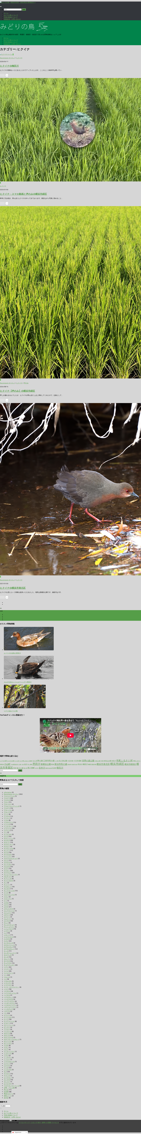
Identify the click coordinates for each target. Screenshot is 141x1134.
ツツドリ (7, 969)
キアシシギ (8, 879)
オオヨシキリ (8, 844)
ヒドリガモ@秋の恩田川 (12, 653)
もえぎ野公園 (37, 761)
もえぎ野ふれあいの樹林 (25, 761)
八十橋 (57, 761)
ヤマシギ (7, 1076)
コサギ (6, 907)
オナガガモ (8, 854)
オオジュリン (8, 838)
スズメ (6, 941)
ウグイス (7, 830)
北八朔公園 (63, 761)
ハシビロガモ (8, 999)
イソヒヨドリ (8, 826)
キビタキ (7, 889)
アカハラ (7, 812)
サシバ (6, 923)
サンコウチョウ (9, 925)
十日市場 (70, 761)
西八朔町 (31, 768)
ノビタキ (7, 991)
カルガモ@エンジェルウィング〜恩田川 (17, 682)
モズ (5, 1072)
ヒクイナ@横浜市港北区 (13, 587)
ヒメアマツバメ (9, 1021)
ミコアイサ (8, 1053)
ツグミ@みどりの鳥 (11, 711)
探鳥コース (8, 1096)
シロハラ (7, 935)
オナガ (6, 852)
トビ (5, 979)
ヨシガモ (7, 1080)
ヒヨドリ (7, 1023)
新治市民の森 (60, 764)
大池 (102, 761)
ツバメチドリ (8, 973)
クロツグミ (8, 899)
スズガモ (7, 939)
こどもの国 (3, 761)
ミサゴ (6, 1055)
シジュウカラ (8, 929)
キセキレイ (8, 887)
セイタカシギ (8, 943)
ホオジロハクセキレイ (11, 1039)
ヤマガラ (7, 1074)
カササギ (7, 862)
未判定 (6, 1098)
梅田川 (85, 764)
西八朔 (25, 768)
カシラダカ (8, 864)
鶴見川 (60, 767)
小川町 (19, 764)
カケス (6, 860)
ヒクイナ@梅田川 (9, 65)
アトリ (6, 814)
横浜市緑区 (117, 764)
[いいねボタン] (2, 75)
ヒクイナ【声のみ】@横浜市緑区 (17, 390)
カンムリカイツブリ (11, 875)
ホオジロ (7, 1035)
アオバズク (8, 804)
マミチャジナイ (9, 1051)
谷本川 (42, 767)
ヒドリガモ (8, 1017)
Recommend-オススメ (7, 58)
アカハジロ (8, 810)
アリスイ (7, 818)
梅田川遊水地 (92, 764)
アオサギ (7, 800)
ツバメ (6, 971)
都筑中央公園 (48, 768)
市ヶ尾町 (30, 764)
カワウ (6, 868)
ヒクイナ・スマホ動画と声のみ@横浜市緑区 (23, 194)
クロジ (6, 897)
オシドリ (7, 850)
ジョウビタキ (8, 937)
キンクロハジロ (9, 891)
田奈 (14, 768)
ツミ (5, 975)
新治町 (69, 764)
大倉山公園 (97, 761)
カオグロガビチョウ (11, 858)
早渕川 (80, 764)
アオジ (6, 802)
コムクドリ (8, 919)
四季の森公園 (88, 760)
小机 (23, 764)
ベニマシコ (8, 1031)
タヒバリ (7, 959)
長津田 (54, 768)
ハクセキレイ (8, 997)
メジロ (6, 1068)
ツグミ (6, 967)
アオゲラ (7, 798)
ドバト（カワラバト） (11, 987)
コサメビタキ (8, 909)
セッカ (6, 951)
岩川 (25, 764)
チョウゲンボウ (9, 965)
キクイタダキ (8, 881)
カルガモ (7, 866)
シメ (5, 933)
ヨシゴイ (7, 1082)
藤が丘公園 (20, 768)
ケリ (5, 901)
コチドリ (7, 915)
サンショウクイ (9, 927)
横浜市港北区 (103, 764)
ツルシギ (7, 977)
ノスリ (6, 989)
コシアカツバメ (9, 911)
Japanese (17, 1132)
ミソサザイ (8, 1057)
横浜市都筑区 (130, 764)
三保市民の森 (49, 760)
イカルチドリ (8, 822)
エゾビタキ (8, 834)
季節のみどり (8, 1094)
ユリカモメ (8, 1078)
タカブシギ (8, 955)
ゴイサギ (7, 921)
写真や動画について (11, 17)
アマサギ (7, 816)
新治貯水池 (74, 764)
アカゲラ (7, 808)
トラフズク (8, 985)
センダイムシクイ (10, 953)
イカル (6, 820)
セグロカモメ (8, 947)
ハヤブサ (7, 1011)
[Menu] (1, 6)
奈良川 (113, 761)
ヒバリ (6, 1019)
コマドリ (7, 917)
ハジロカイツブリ (10, 1005)
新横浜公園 (46, 764)
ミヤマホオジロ (9, 1061)
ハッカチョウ (8, 1009)
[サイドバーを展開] (1, 608)
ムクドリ (7, 1063)
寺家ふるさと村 (124, 760)
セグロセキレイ (9, 949)
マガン (6, 1047)
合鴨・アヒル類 (9, 1088)
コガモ (6, 903)
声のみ (26, 383)
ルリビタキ (8, 1084)
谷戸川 (36, 768)
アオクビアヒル (9, 796)
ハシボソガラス (9, 1003)
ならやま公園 (10, 761)
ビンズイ (7, 1027)
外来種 (6, 1092)
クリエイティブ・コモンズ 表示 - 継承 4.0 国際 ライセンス (39, 1122)
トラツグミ (8, 983)
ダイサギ (7, 961)
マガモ (6, 1045)
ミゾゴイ (7, 1059)
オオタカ (7, 840)
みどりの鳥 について (11, 15)
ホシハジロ (8, 1041)
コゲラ (6, 905)
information (8, 792)
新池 (52, 764)
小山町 (7, 764)
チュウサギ (8, 963)
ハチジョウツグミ (10, 1007)
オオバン (7, 842)
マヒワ (6, 1049)
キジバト (7, 885)
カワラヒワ (8, 873)
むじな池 (16, 761)
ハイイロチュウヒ (10, 993)
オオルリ (7, 846)
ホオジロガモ (8, 1037)
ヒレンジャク (8, 1025)
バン (5, 1013)
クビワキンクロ (9, 895)
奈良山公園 (107, 761)
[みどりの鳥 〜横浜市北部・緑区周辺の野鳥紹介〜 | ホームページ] (18, 2)
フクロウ (7, 1029)
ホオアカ (7, 1033)
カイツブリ (8, 856)
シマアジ (7, 931)
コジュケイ (8, 913)
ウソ (5, 832)
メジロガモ (8, 1070)
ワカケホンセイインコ (11, 1086)
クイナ (6, 893)
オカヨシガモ (8, 848)
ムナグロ (7, 1066)
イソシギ (7, 824)
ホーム (6, 13)
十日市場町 (78, 761)
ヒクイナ (19, 58)
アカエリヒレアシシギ (11, 806)
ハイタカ (7, 995)
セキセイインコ (9, 945)
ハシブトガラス (9, 1001)
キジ (5, 883)
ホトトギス (8, 1043)
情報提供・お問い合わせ (12, 19)
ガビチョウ (8, 877)
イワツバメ (8, 828)
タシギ (6, 957)
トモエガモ (8, 981)
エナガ (6, 836)
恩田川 (36, 764)
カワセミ (7, 870)
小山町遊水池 (14, 764)
